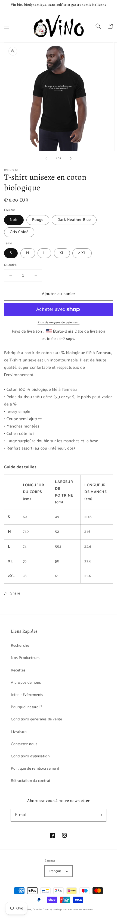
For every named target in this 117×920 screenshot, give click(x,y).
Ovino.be (37, 909)
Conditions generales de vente (36, 719)
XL (62, 253)
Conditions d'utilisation (30, 756)
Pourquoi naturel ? (26, 707)
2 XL (82, 253)
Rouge (38, 220)
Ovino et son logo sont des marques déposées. (68, 909)
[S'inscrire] (100, 815)
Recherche (20, 646)
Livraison (18, 732)
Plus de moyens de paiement (58, 322)
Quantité (10, 265)
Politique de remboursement (35, 769)
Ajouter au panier (58, 293)
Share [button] (15, 593)
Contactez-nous (24, 744)
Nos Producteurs (25, 658)
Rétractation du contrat (30, 781)
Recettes (18, 670)
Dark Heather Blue (74, 220)
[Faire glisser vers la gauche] (47, 159)
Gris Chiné (19, 232)
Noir (14, 220)
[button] (7, 26)
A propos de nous (26, 683)
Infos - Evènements (27, 695)
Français (55, 871)
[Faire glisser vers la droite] (70, 159)
